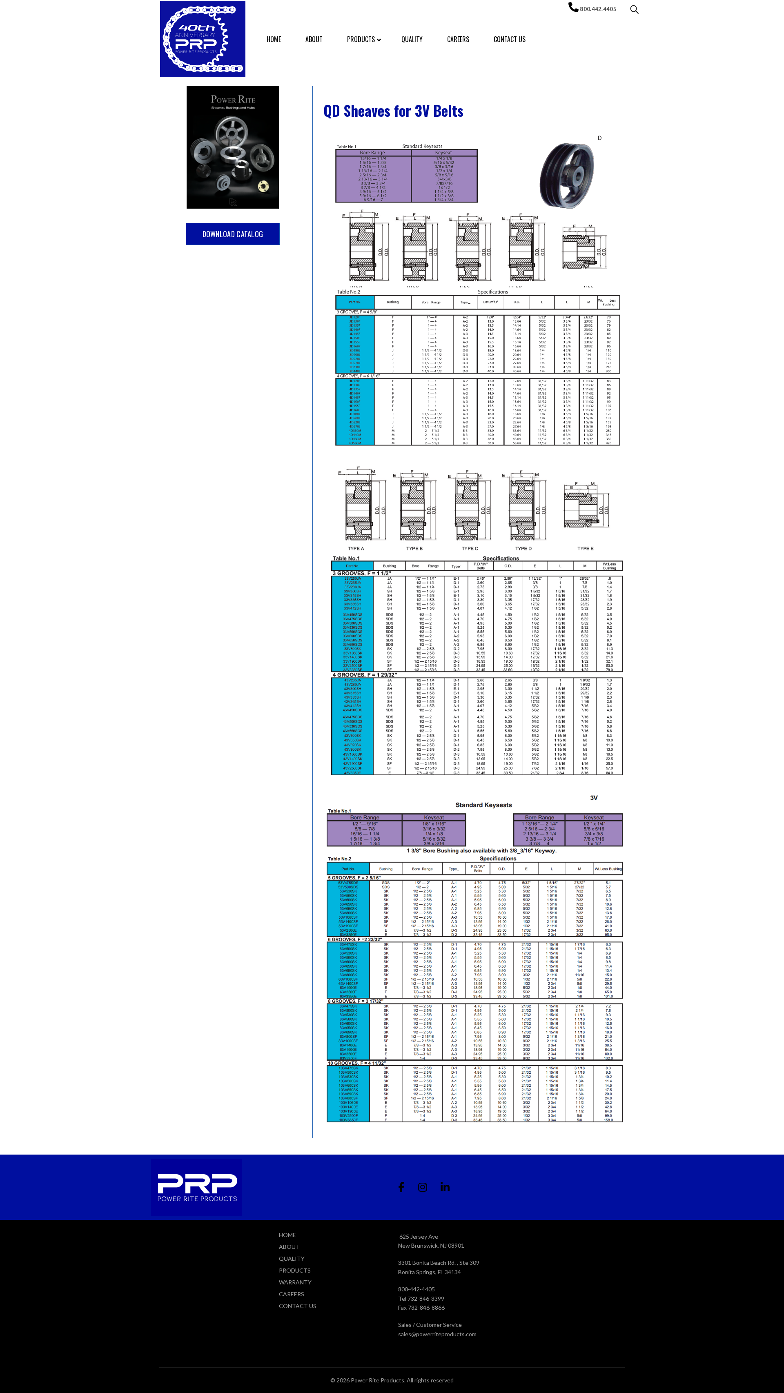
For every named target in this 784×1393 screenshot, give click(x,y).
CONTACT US (297, 1305)
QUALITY (292, 1258)
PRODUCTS (295, 1270)
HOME (287, 1234)
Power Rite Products (377, 1380)
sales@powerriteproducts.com (437, 1334)
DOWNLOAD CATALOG (233, 234)
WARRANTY (295, 1282)
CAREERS (291, 1294)
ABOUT (289, 1246)
